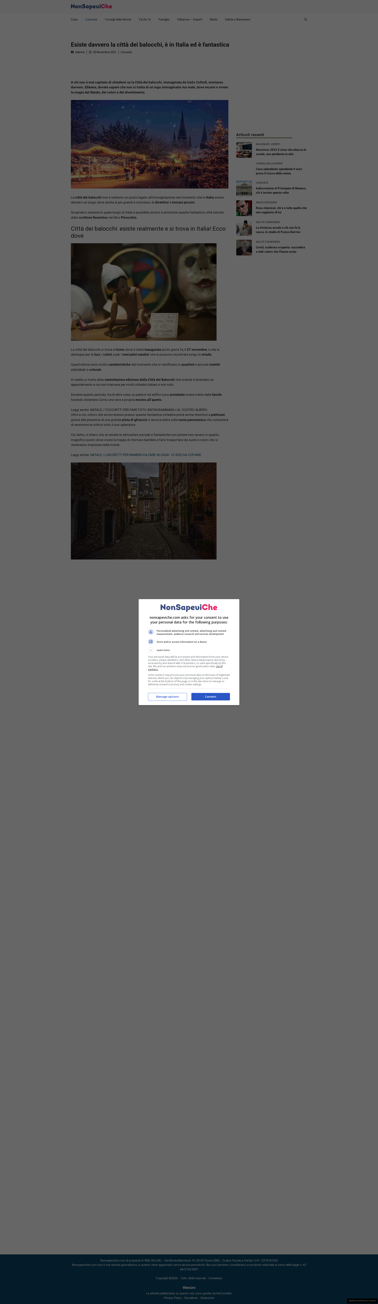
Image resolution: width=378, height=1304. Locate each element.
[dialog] (189, 652)
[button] (189, 650)
